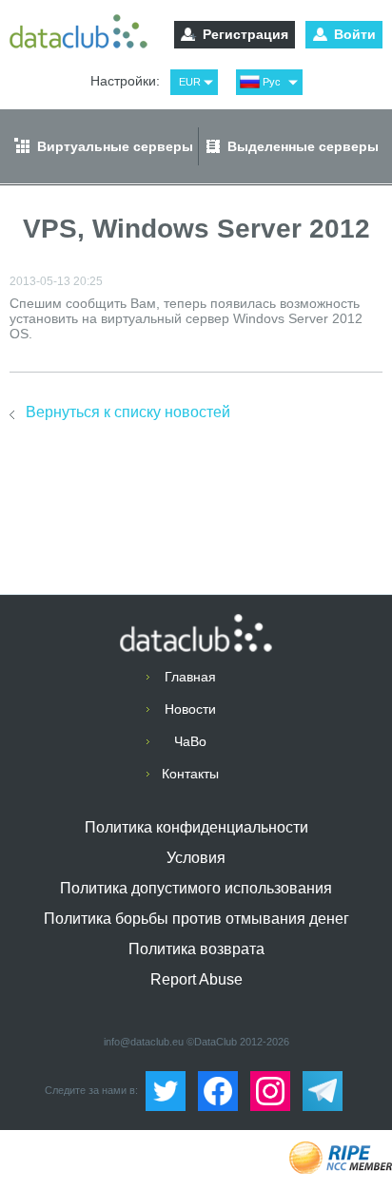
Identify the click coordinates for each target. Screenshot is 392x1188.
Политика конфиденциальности (196, 827)
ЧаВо (190, 741)
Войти (355, 34)
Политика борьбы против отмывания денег (196, 918)
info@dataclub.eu (144, 1041)
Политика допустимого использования (196, 888)
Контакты (190, 773)
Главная (190, 676)
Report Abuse (196, 979)
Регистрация (245, 34)
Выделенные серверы (303, 146)
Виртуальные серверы (115, 146)
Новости (190, 709)
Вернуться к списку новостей (128, 412)
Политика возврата (196, 949)
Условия (196, 858)
